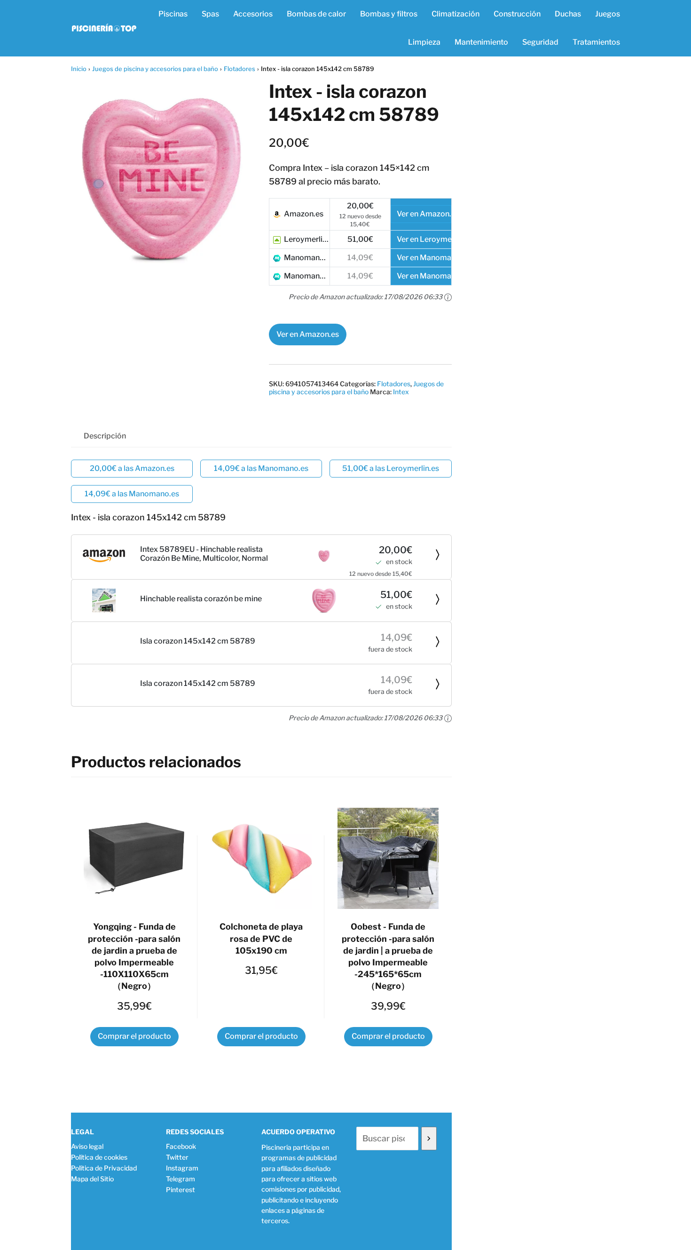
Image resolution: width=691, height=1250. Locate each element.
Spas (210, 13)
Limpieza (424, 42)
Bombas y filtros (388, 13)
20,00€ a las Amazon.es (132, 468)
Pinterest (180, 1190)
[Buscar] (429, 1138)
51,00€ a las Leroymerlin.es (390, 468)
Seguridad (540, 42)
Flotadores (239, 68)
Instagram (182, 1168)
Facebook (181, 1146)
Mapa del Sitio (92, 1179)
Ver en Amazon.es (307, 334)
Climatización (455, 13)
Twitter (177, 1157)
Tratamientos (596, 42)
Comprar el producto (134, 1036)
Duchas (568, 13)
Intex (401, 392)
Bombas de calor (316, 13)
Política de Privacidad (104, 1168)
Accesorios (253, 13)
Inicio (78, 68)
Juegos (607, 13)
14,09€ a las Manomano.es (261, 468)
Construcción (517, 13)
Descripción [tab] (105, 435)
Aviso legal (87, 1146)
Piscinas (173, 13)
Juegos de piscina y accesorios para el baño (155, 68)
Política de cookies (99, 1157)
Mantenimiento (481, 42)
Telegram (180, 1179)
